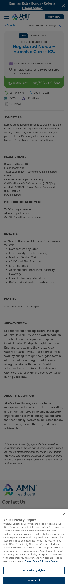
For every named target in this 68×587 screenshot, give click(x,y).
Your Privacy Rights (34, 570)
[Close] (64, 514)
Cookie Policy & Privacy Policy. (41, 561)
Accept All (34, 580)
